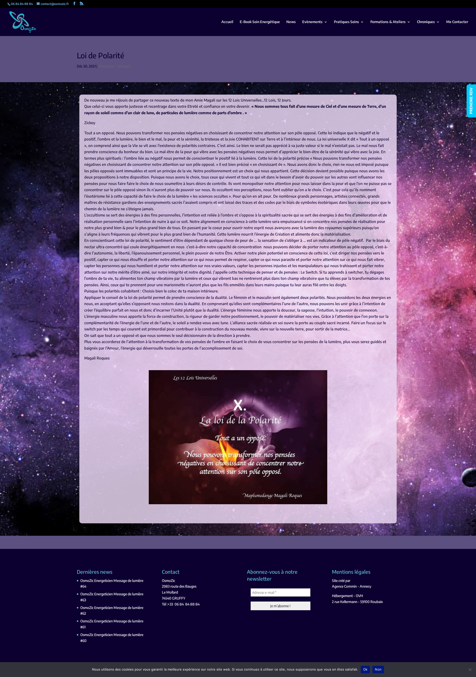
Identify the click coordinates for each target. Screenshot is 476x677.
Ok (365, 669)
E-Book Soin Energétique (260, 22)
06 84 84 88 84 (187, 604)
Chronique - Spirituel (113, 66)
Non (378, 669)
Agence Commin (344, 586)
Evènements (312, 22)
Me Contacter (457, 22)
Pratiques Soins (346, 22)
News (291, 22)
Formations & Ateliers (388, 22)
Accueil (227, 22)
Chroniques (426, 22)
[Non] (469, 669)
